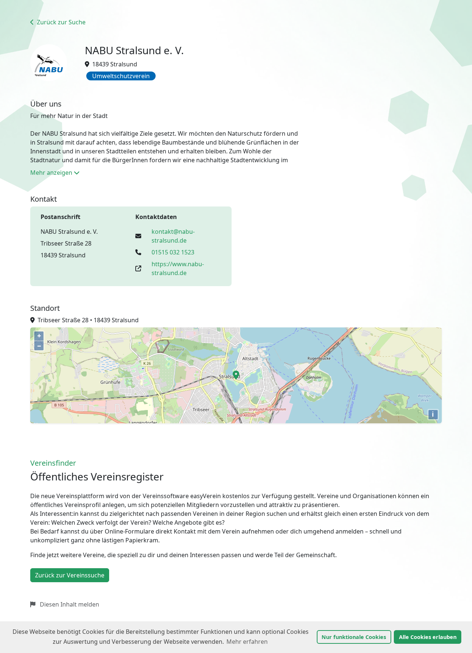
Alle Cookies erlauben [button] (428, 636)
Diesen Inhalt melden (68, 604)
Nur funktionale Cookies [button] (354, 636)
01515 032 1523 (173, 252)
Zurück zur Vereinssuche (69, 575)
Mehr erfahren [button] (247, 642)
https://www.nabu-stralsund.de (178, 268)
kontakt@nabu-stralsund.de (173, 235)
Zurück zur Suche (60, 22)
